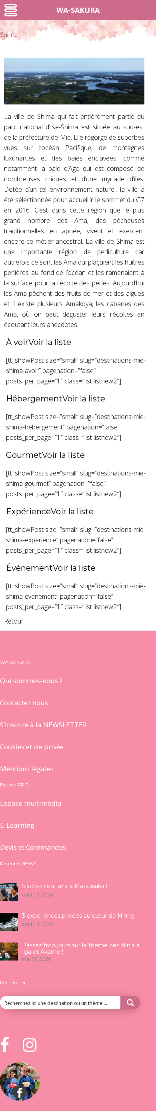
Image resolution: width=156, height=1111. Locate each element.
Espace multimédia (31, 803)
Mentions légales (27, 768)
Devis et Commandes (33, 847)
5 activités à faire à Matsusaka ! (64, 886)
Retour (14, 621)
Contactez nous (24, 702)
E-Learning (17, 825)
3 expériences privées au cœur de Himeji (79, 915)
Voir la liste (49, 342)
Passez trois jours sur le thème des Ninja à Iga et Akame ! (81, 948)
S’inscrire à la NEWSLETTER (43, 724)
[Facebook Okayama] (20, 1098)
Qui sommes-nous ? (31, 680)
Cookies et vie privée (32, 746)
